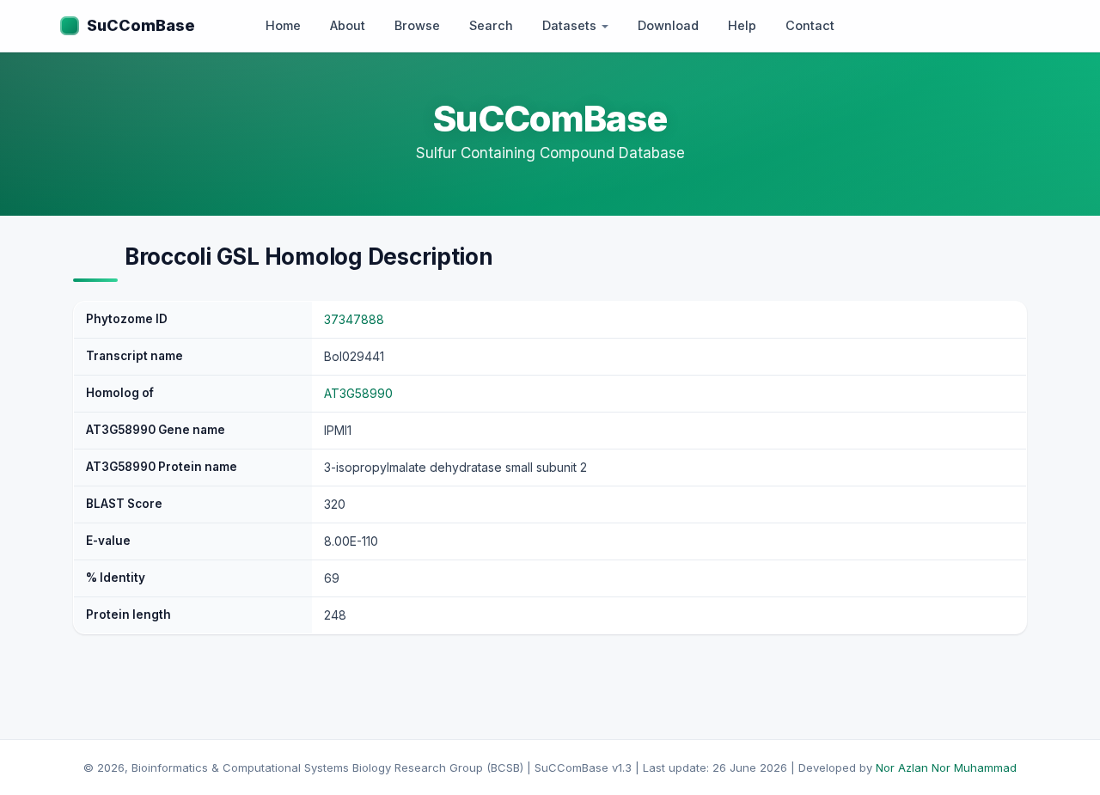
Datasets (571, 25)
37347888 (354, 319)
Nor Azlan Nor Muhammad (946, 767)
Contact (809, 25)
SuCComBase (141, 25)
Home (283, 25)
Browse (417, 25)
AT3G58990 (358, 393)
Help (742, 25)
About (347, 25)
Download (668, 25)
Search (491, 25)
